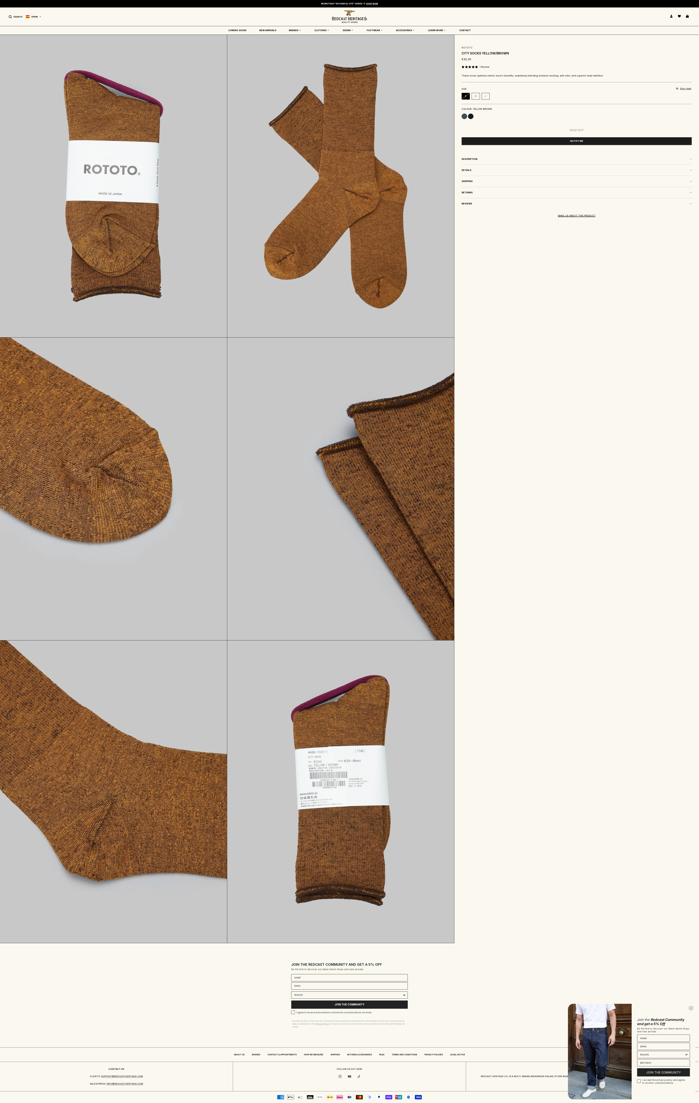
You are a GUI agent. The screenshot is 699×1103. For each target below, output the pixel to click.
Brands (256, 1054)
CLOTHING (320, 30)
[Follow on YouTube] (349, 1076)
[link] (475, 66)
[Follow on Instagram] (340, 1076)
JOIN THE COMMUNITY (349, 1004)
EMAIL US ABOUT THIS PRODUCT (577, 215)
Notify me (576, 141)
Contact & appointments (282, 1054)
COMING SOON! (237, 30)
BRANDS (293, 30)
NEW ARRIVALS (267, 30)
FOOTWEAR (373, 30)
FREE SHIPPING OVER (349, 3)
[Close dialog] (691, 1008)
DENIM (347, 30)
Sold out (577, 130)
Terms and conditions (404, 1054)
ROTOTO (467, 47)
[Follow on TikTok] (359, 1076)
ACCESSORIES (404, 30)
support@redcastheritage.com (122, 1076)
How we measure (313, 1054)
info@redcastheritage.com (124, 1083)
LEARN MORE (435, 30)
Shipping (335, 1054)
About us (239, 1054)
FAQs (381, 1054)
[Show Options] (404, 995)
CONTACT (465, 30)
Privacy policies (433, 1054)
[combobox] (348, 995)
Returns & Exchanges (359, 1054)
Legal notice (457, 1054)
